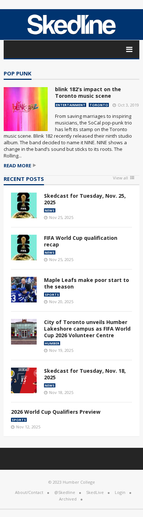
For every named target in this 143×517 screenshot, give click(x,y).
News (50, 210)
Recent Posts (24, 179)
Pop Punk (18, 74)
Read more (17, 165)
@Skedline (64, 492)
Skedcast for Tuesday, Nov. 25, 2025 (85, 199)
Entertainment (70, 105)
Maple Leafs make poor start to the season (86, 283)
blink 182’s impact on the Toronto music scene (88, 92)
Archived (68, 499)
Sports (52, 295)
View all (120, 178)
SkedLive (95, 492)
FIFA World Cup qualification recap (80, 241)
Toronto (98, 105)
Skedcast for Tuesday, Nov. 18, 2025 (85, 374)
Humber (52, 343)
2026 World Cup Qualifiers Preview (55, 411)
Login (120, 492)
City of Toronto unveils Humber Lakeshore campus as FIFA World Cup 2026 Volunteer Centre (87, 329)
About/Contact (29, 492)
